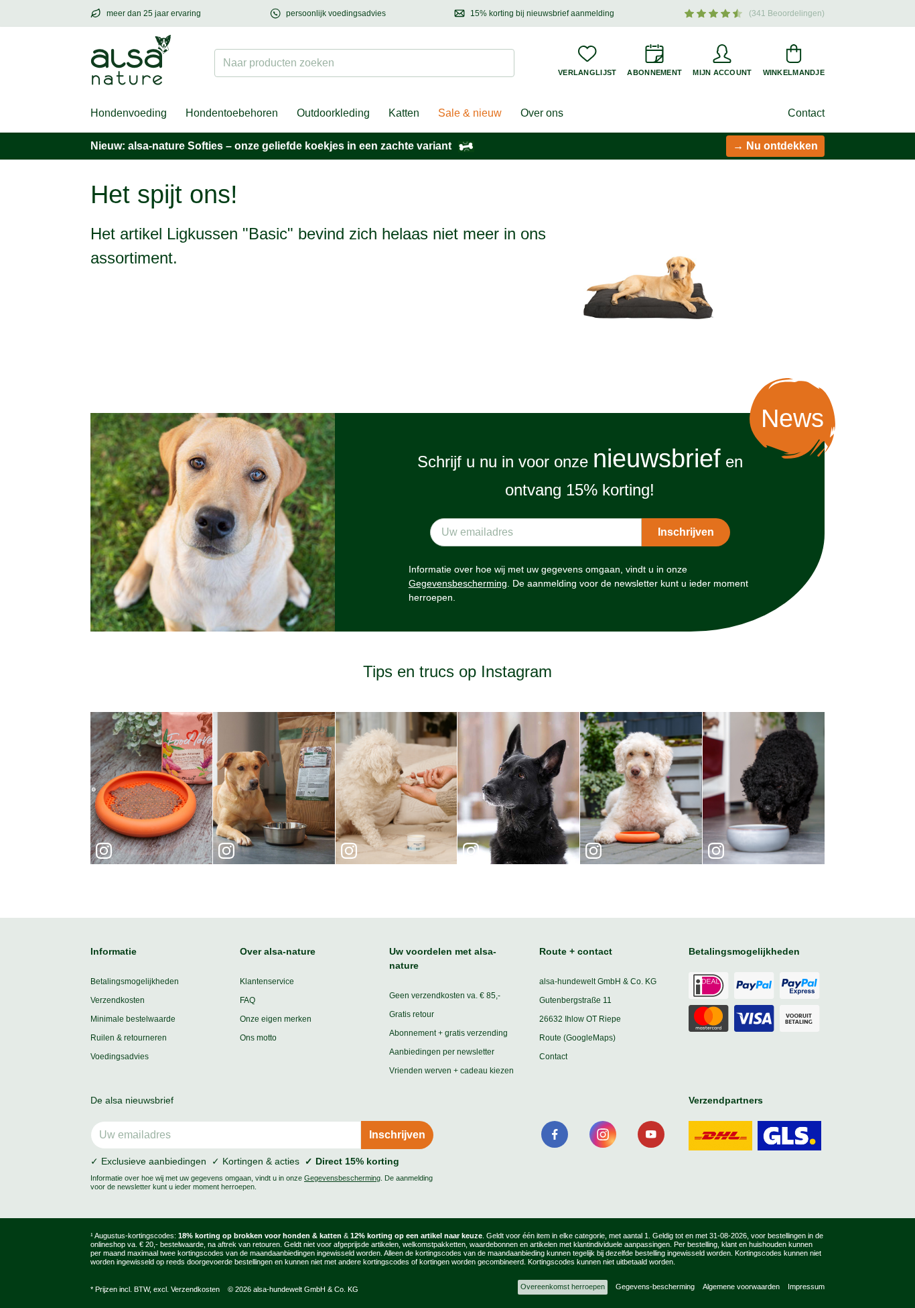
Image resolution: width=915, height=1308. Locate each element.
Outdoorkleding (333, 113)
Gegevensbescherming (458, 583)
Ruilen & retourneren (128, 1038)
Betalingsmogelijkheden (134, 981)
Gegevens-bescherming (655, 1287)
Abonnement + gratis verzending (448, 1033)
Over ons (541, 113)
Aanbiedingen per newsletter (441, 1052)
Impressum (806, 1287)
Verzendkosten (117, 1000)
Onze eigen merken (275, 1019)
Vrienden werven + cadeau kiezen (451, 1070)
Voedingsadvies (119, 1056)
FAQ (247, 1000)
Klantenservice (267, 981)
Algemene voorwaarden (741, 1287)
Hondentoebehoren (232, 113)
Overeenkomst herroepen (562, 1287)
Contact (806, 113)
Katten (404, 113)
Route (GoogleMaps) (577, 1038)
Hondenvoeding (128, 113)
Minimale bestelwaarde (132, 1019)
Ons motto (258, 1038)
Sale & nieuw (470, 113)
